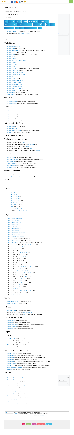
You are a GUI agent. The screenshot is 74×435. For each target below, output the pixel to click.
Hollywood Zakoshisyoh (11, 363)
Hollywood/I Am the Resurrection (13, 242)
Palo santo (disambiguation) (12, 403)
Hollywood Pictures (10, 167)
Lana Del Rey (32, 264)
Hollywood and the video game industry (15, 391)
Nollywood (9, 383)
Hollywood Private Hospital (12, 116)
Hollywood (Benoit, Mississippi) (13, 64)
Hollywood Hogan (10, 361)
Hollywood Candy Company (12, 324)
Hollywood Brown (10, 357)
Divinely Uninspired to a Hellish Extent (28, 266)
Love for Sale (28, 250)
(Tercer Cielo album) (13, 204)
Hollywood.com (10, 322)
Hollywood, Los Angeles (11, 31)
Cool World (23, 385)
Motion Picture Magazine (27, 312)
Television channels (37, 24)
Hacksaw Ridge (37, 150)
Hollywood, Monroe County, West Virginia (15, 86)
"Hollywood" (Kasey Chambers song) (14, 228)
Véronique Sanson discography (25, 210)
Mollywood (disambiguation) (12, 401)
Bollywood (9, 381)
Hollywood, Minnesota (11, 58)
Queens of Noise (24, 278)
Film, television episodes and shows (25, 24)
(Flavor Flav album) (13, 194)
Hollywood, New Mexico (11, 68)
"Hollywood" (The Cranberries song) (14, 220)
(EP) (10, 206)
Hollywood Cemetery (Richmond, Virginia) (15, 84)
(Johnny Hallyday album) (14, 200)
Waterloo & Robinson (17, 294)
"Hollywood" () (13, 163)
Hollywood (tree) (10, 132)
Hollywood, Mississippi (11, 62)
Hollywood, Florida (10, 52)
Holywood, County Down (12, 112)
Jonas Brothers (28, 260)
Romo (34, 182)
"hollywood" (68, 380)
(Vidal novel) (11, 303)
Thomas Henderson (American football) (14, 367)
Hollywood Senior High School (13, 120)
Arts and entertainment (43, 21)
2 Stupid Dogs (23, 142)
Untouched (23, 292)
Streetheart (15, 288)
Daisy (23, 258)
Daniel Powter (23, 256)
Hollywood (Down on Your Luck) (13, 240)
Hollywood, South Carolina (12, 76)
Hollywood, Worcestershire (12, 114)
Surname (21, 27)
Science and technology (32, 21)
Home (24, 424)
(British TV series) (12, 159)
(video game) (11, 310)
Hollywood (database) (11, 126)
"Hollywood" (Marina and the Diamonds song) (16, 232)
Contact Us (29, 424)
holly (18, 387)
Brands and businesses (9, 27)
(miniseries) (11, 165)
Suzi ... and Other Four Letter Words (26, 290)
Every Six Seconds (21, 280)
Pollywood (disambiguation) (12, 405)
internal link (16, 413)
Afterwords (23, 254)
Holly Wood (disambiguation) (12, 389)
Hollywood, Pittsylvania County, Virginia (14, 82)
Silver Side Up (22, 268)
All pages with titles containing (15, 379)
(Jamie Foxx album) (13, 198)
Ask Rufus (26, 276)
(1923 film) (11, 157)
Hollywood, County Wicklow (12, 110)
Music (44, 24)
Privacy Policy (48, 424)
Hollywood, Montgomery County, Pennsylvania (16, 74)
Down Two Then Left (24, 252)
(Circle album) (12, 192)
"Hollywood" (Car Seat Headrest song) (14, 218)
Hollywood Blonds (10, 393)
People (16, 27)
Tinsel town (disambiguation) (12, 407)
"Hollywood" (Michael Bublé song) (13, 234)
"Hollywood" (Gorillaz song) (12, 224)
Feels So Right (21, 246)
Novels (47, 24)
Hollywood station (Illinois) (12, 103)
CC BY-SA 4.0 (37, 416)
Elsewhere (25, 21)
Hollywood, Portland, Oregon (12, 70)
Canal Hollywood (10, 174)
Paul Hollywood (10, 346)
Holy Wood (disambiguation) (12, 399)
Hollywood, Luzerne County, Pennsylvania (15, 72)
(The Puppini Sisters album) (14, 202)
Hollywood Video (10, 328)
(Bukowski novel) (12, 301)
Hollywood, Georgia (11, 54)
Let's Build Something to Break (29, 244)
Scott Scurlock (9, 365)
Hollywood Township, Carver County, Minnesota (16, 60)
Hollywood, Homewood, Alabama (13, 50)
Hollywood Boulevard (11, 92)
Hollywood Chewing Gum (12, 326)
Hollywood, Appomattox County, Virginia (15, 80)
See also (39, 27)
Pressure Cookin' (21, 262)
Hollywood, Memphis (11, 78)
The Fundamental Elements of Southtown (25, 272)
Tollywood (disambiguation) (12, 409)
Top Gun (30, 148)
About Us (34, 424)
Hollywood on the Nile (11, 397)
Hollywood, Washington (11, 90)
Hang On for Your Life (25, 282)
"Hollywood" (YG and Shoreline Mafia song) (15, 236)
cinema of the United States (24, 33)
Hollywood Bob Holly (11, 355)
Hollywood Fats (10, 359)
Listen (70, 2)
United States (11, 21)
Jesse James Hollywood (11, 342)
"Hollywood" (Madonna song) (13, 230)
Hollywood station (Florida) (12, 101)
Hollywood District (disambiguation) (14, 46)
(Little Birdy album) (13, 196)
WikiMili (3, 2)
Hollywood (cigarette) (11, 320)
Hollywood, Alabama (11, 48)
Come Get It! (22, 274)
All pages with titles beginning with (16, 377)
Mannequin (28, 146)
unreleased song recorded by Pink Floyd (21, 270)
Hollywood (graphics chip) (12, 128)
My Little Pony (31, 144)
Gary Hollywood (10, 340)
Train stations (18, 21)
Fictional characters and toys (10, 24)
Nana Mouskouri (18, 208)
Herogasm (24, 314)
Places (6, 21)
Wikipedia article (42, 415)
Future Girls (21, 286)
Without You (21, 284)
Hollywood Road (10, 118)
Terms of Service (41, 424)
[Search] (25, 2)
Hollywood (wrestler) (11, 353)
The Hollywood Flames (11, 395)
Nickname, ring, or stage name (31, 27)
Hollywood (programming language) (14, 130)
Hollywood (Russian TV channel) (13, 176)
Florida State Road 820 (11, 94)
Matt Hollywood (10, 344)
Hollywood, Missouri (11, 66)
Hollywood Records (10, 184)
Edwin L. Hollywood (11, 338)
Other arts (53, 24)
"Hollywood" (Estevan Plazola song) (14, 222)
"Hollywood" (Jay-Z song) (12, 226)
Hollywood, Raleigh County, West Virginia (15, 88)
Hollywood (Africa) (11, 238)
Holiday (20, 248)
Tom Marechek (10, 369)
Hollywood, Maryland (11, 56)
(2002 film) (11, 161)
